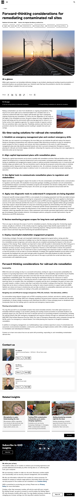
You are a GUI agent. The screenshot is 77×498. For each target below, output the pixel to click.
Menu (6, 2)
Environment (51, 25)
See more (69, 435)
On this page (6, 102)
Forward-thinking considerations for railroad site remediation (54, 104)
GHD (2, 2)
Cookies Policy (42, 481)
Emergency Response (40, 25)
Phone (18, 358)
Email (26, 358)
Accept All (69, 494)
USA (18, 25)
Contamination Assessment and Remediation (28, 25)
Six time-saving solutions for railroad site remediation (16, 104)
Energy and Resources (62, 25)
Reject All (57, 494)
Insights (5, 8)
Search (74, 2)
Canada (12, 25)
